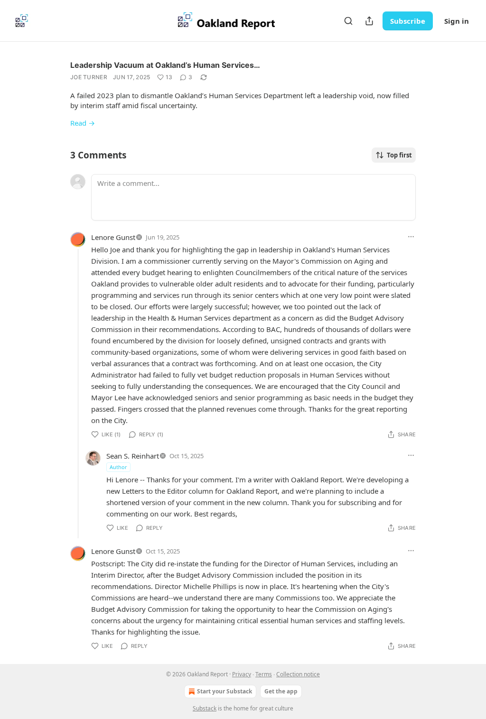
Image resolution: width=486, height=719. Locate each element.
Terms (263, 674)
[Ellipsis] (411, 236)
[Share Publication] (369, 20)
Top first (399, 155)
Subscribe (407, 21)
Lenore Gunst (113, 237)
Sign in (456, 21)
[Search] (348, 20)
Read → (82, 123)
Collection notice (298, 674)
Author (118, 466)
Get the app (281, 691)
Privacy (241, 674)
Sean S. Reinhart (132, 456)
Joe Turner (88, 77)
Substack (204, 708)
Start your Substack (224, 691)
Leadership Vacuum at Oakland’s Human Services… (165, 65)
